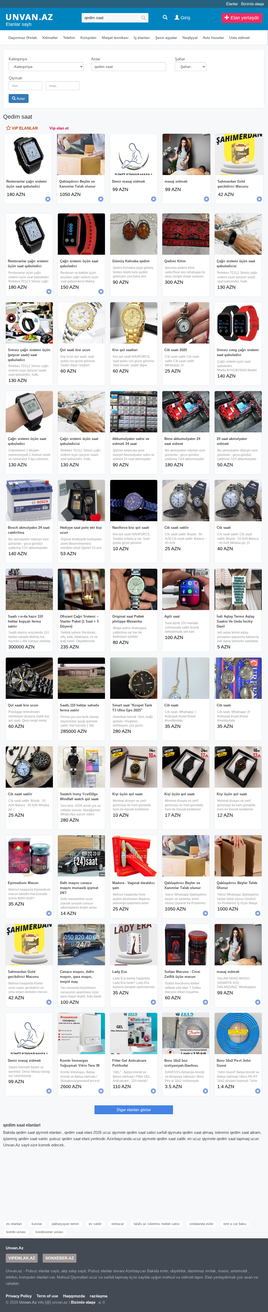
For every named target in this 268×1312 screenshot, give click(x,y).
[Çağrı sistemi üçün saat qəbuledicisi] (238, 234)
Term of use (47, 1296)
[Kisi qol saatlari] (133, 323)
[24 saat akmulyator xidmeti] (238, 411)
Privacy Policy (19, 1296)
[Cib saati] (238, 500)
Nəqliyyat (190, 38)
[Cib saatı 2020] (185, 323)
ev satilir (95, 1224)
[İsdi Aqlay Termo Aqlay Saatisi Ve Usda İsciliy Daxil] (238, 589)
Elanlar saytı (19, 24)
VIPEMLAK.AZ (21, 1258)
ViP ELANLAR (24, 128)
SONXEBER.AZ (59, 1258)
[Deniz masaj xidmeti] (29, 1033)
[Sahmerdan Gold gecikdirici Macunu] (29, 944)
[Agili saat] (185, 589)
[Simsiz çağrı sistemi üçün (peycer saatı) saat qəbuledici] (29, 323)
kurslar (37, 1224)
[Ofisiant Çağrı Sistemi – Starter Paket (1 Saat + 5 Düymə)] (81, 589)
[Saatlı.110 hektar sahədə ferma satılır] (81, 678)
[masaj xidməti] (238, 944)
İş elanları (142, 38)
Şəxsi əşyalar (166, 38)
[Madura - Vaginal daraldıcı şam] (133, 855)
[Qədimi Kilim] (185, 234)
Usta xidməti (239, 38)
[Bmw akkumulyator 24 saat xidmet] (185, 411)
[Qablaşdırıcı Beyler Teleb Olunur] (238, 855)
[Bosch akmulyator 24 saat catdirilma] (29, 500)
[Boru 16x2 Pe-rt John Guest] (238, 1033)
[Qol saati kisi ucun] (81, 323)
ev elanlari (14, 1224)
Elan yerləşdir (244, 17)
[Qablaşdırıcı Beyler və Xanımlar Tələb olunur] (185, 855)
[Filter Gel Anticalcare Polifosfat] (133, 1033)
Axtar (20, 98)
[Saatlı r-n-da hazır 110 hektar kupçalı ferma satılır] (29, 589)
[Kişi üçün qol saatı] (133, 767)
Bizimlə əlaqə (252, 4)
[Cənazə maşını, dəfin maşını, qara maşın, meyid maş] (81, 944)
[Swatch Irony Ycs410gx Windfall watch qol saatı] (81, 767)
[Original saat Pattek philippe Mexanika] (133, 589)
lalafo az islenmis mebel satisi (157, 1224)
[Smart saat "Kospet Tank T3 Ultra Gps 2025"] (133, 678)
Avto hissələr (213, 38)
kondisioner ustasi (49, 1232)
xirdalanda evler (201, 1224)
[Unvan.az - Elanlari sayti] (29, 16)
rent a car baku (234, 1224)
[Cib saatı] (185, 678)
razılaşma (98, 1296)
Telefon (69, 38)
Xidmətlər (50, 38)
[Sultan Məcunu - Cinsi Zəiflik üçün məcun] (185, 944)
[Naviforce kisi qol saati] (133, 500)
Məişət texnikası (115, 38)
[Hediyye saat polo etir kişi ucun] (81, 500)
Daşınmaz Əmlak (22, 38)
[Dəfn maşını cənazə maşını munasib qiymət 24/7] (81, 855)
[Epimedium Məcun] (29, 855)
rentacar (117, 1224)
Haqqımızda (74, 1296)
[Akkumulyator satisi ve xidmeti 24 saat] (133, 411)
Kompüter (88, 38)
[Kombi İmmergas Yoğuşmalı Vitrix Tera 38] (81, 1033)
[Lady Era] (133, 944)
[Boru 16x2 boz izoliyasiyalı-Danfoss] (185, 1033)
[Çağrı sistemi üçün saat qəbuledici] (81, 234)
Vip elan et (59, 128)
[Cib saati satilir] (185, 500)
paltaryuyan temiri (65, 1224)
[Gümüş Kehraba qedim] (133, 234)
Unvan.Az (15, 1248)
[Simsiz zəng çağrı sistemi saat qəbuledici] (238, 323)
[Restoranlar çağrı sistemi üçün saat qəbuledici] (29, 234)
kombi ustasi (16, 1232)
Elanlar (232, 4)
